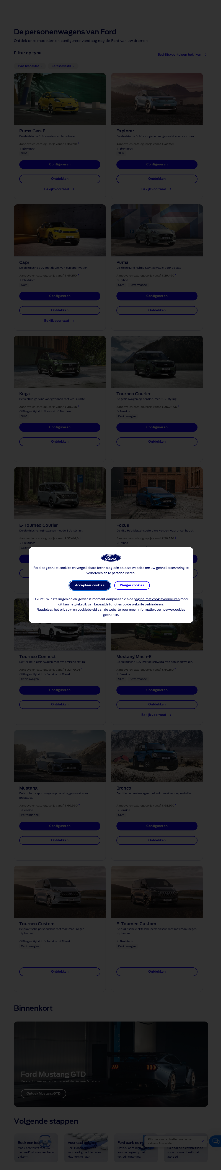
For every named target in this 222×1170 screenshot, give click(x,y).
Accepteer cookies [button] (89, 585)
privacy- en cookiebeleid (78, 609)
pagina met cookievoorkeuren (157, 599)
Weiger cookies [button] (132, 585)
